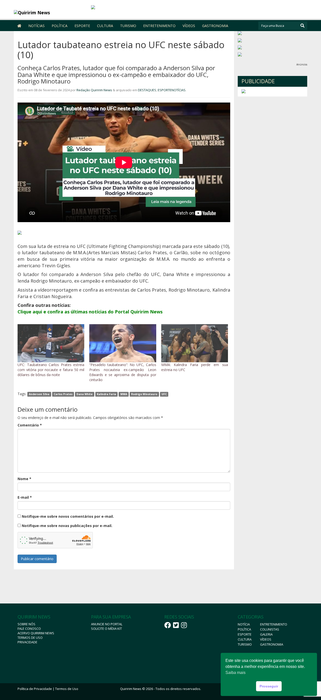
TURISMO (128, 25)
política (244, 629)
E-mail (25, 497)
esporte (245, 634)
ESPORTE (82, 25)
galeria (266, 634)
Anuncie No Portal (106, 624)
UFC (164, 394)
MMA (123, 394)
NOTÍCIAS (36, 25)
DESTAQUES (147, 90)
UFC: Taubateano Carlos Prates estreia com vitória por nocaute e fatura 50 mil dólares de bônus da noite (51, 369)
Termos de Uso (30, 637)
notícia (244, 624)
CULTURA (105, 25)
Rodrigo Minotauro (144, 394)
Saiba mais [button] (235, 672)
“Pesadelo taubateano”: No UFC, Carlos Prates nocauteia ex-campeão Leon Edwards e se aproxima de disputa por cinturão (122, 372)
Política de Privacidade (35, 688)
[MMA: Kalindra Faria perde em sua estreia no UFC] (194, 343)
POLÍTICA (59, 25)
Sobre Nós (26, 624)
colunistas (269, 629)
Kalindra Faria (106, 394)
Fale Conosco (29, 628)
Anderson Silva (39, 394)
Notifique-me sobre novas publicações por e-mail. (67, 525)
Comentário (30, 425)
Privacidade (27, 642)
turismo (245, 644)
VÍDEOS (189, 25)
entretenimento (273, 624)
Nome (24, 478)
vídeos (265, 639)
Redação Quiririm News (94, 90)
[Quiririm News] (50, 12)
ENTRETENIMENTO (159, 25)
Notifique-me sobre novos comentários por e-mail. (68, 516)
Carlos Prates (63, 394)
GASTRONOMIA (215, 25)
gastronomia (271, 644)
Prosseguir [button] (269, 686)
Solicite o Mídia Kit (106, 628)
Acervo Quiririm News (36, 633)
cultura (245, 639)
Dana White (84, 394)
